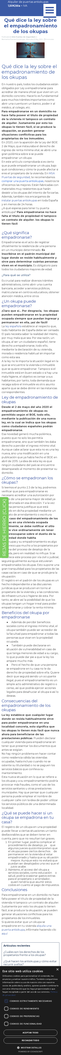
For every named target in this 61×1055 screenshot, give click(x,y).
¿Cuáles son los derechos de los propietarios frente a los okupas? (24, 953)
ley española (13, 326)
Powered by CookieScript (30, 1051)
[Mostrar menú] (49, 11)
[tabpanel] (30, 4)
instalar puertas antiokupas (19, 200)
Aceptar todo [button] (31, 1032)
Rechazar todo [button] (30, 1040)
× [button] (57, 969)
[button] (31, 1047)
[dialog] (30, 1010)
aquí (5, 933)
